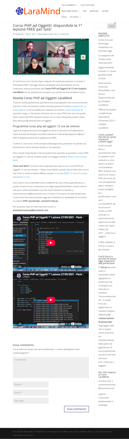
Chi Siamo (74, 17)
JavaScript (94, 11)
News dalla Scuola (69, 11)
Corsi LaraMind (68, 5)
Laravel (105, 11)
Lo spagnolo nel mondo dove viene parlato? (106, 59)
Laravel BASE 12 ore (66, 173)
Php (84, 11)
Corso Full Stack (87, 5)
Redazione (19, 34)
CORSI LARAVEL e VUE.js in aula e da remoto (106, 246)
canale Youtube (72, 109)
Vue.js (64, 17)
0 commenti (64, 34)
